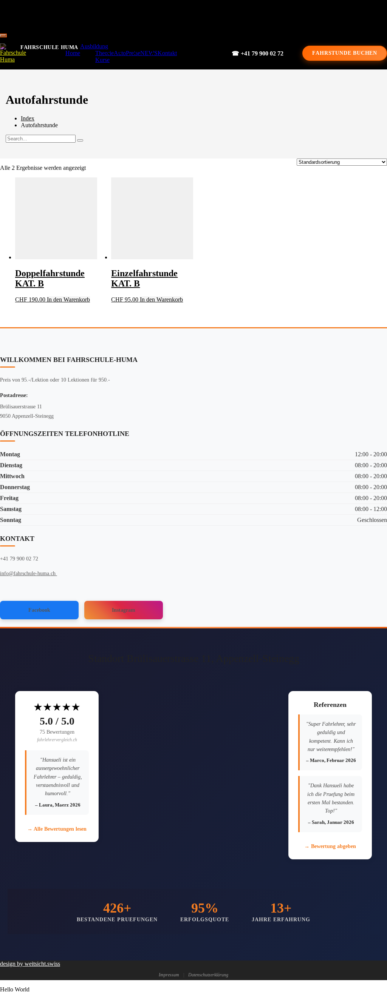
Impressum (169, 974)
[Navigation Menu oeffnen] (3, 35)
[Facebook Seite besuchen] (188, 15)
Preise (133, 53)
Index (27, 118)
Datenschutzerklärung (208, 974)
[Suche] (80, 140)
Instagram (123, 610)
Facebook (39, 610)
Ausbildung (94, 46)
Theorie (104, 53)
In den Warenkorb (68, 299)
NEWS (149, 53)
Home (72, 53)
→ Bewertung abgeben (330, 846)
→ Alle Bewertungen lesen (57, 829)
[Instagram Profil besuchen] (214, 15)
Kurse (102, 60)
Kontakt (167, 53)
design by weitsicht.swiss (30, 964)
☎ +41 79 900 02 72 (257, 53)
